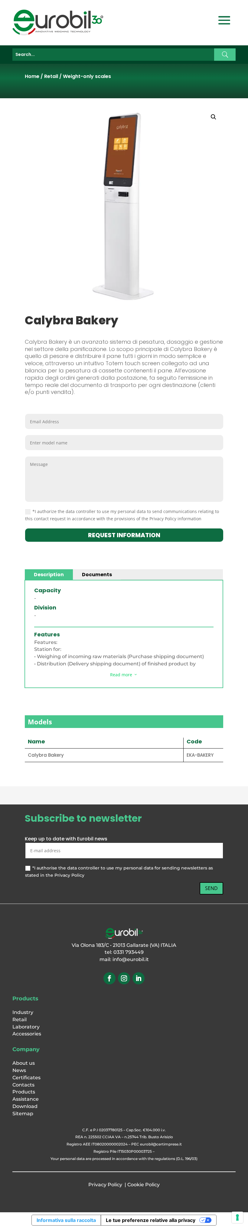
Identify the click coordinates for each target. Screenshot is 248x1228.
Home (32, 76)
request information (124, 535)
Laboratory (26, 1027)
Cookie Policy (143, 1184)
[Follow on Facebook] (109, 978)
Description (49, 574)
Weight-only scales (87, 76)
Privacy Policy (105, 1184)
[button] (213, 117)
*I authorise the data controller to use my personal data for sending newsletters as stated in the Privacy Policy (119, 871)
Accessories (26, 1034)
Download (25, 1106)
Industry (22, 1012)
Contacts (23, 1085)
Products (23, 1092)
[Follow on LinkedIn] (138, 978)
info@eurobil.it (131, 959)
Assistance (25, 1099)
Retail (51, 76)
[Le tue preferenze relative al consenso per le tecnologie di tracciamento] (237, 1217)
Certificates (26, 1077)
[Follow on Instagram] (124, 978)
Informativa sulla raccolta (66, 1220)
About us (23, 1063)
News (19, 1070)
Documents (97, 574)
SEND (211, 888)
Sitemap (22, 1113)
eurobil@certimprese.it (161, 1144)
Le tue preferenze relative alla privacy (150, 1220)
